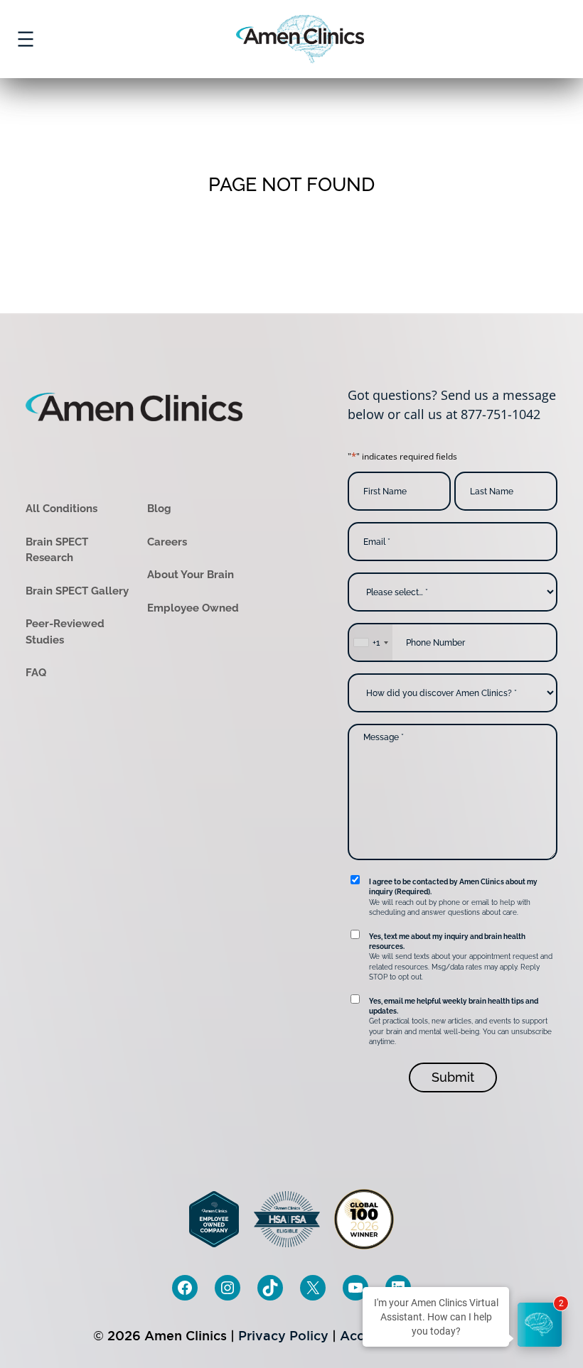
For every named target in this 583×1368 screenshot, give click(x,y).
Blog (159, 508)
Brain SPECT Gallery (77, 591)
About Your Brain (190, 574)
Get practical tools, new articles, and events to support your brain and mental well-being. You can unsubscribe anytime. (460, 1021)
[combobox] (370, 642)
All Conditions (61, 508)
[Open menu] (25, 39)
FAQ (36, 672)
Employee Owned (193, 608)
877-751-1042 (500, 414)
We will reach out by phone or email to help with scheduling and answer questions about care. (453, 897)
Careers (167, 542)
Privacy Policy (283, 1336)
